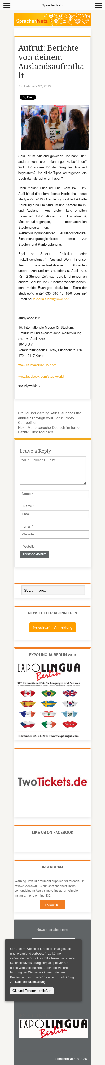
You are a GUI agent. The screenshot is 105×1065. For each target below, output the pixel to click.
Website (29, 546)
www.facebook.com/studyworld (41, 376)
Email (27, 526)
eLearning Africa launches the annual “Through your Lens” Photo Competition (49, 417)
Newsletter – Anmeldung (52, 627)
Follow (50, 904)
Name (27, 506)
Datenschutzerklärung (30, 981)
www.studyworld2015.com (37, 364)
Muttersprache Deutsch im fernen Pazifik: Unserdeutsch (50, 430)
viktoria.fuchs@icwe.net (51, 298)
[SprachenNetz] (52, 24)
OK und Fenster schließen (31, 991)
